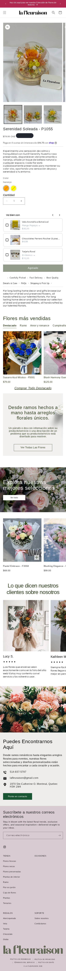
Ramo (5, 882)
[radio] (6, 188)
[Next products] (59, 215)
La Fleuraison (31, 966)
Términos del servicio (24, 962)
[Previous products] (52, 215)
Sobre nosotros (42, 918)
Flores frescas (9, 861)
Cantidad (9, 195)
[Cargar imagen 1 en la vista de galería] (13, 114)
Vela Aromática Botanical (35, 222)
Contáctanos (40, 924)
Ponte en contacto (17, 796)
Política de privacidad (45, 959)
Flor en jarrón (9, 887)
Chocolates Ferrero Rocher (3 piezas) (41, 239)
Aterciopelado (9, 918)
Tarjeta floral (28, 252)
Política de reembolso (20, 959)
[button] (4, 12)
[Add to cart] (36, 370)
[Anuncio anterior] (5, 3)
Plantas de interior (11, 877)
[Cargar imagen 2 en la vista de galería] (33, 114)
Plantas (6, 898)
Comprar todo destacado (32, 388)
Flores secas (9, 866)
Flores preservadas (12, 872)
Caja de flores (9, 893)
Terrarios (7, 903)
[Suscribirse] (59, 835)
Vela (5, 924)
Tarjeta (6, 929)
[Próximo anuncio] (60, 3)
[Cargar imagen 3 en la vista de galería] (53, 114)
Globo (6, 939)
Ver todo (14, 498)
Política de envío (46, 962)
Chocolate (7, 934)
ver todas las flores (33, 447)
